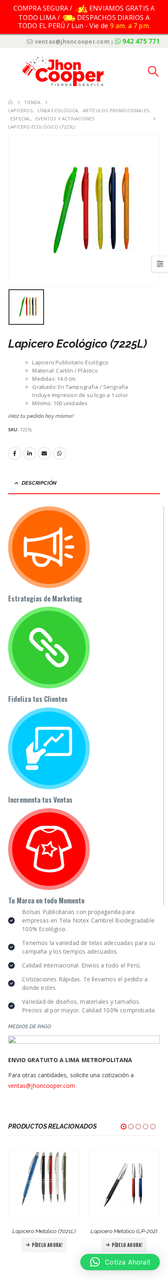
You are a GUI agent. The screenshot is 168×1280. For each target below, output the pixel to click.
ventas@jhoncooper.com (41, 1085)
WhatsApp (59, 453)
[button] (14, 71)
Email (44, 453)
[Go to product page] (44, 1185)
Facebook (14, 453)
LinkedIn (29, 453)
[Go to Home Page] (10, 102)
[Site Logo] (63, 71)
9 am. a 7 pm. (130, 25)
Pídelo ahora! (47, 1245)
